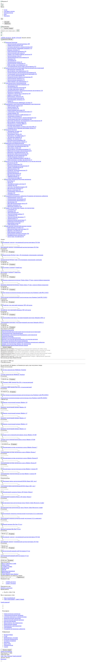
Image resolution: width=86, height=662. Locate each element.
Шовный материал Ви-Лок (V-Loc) (11, 529)
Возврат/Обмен (8, 634)
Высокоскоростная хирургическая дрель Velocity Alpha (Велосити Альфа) (22, 507)
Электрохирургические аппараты (13, 615)
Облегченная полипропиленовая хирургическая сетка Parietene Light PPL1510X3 (24, 297)
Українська (7, 23)
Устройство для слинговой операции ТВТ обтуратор (16, 310)
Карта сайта (7, 643)
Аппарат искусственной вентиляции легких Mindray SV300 (18, 439)
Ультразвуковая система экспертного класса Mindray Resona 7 (18, 452)
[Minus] (1, 258)
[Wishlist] (1, 241)
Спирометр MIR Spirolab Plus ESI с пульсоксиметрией (16, 387)
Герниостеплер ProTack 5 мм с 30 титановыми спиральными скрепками (21, 259)
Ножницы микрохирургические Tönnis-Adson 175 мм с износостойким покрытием (24, 285)
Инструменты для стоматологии (13, 623)
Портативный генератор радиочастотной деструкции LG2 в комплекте (21, 518)
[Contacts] (2, 5)
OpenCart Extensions (6, 651)
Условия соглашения (10, 640)
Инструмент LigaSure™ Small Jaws (11, 272)
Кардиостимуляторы (10, 621)
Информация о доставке (11, 637)
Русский (7, 21)
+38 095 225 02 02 (6, 37)
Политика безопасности (11, 639)
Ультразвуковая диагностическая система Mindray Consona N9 (18, 473)
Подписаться (20, 577)
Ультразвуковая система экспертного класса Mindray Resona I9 (18, 463)
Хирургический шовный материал (14, 620)
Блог (5, 14)
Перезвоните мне (6, 586)
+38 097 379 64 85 (16, 37)
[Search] (18, 30)
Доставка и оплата (9, 11)
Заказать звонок (26, 37)
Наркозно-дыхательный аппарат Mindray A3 (13, 428)
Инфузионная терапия (10, 624)
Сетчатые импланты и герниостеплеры (15, 617)
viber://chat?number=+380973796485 (14, 599)
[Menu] (1, 3)
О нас (5, 9)
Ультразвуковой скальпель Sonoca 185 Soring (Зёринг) (16, 496)
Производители (8, 12)
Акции (6, 646)
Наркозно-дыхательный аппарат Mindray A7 (13, 418)
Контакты (7, 15)
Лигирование (8, 627)
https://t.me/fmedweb (9, 598)
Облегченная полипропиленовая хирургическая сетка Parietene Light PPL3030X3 (24, 398)
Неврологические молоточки (12, 618)
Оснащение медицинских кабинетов (14, 629)
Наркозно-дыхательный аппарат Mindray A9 (13, 407)
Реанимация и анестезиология (12, 626)
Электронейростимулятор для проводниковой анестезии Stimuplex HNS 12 (22, 322)
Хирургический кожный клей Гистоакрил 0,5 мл (15, 555)
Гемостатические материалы (12, 613)
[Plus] (19, 258)
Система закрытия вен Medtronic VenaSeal (13, 374)
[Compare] (3, 241)
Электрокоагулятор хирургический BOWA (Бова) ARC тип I (18, 486)
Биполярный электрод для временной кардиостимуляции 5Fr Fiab (19, 247)
